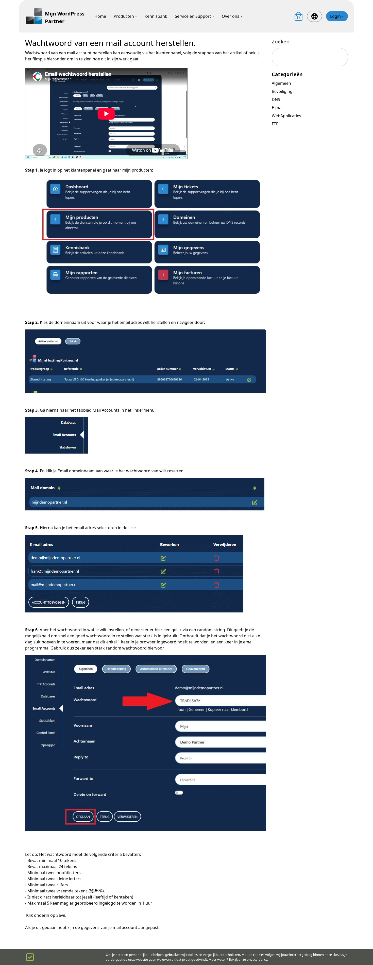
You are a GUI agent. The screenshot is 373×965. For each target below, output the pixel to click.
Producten (124, 16)
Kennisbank (156, 16)
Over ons (230, 16)
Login (335, 16)
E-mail (277, 107)
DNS (276, 99)
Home (100, 16)
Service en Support (193, 16)
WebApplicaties (286, 116)
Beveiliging (282, 91)
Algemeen (281, 83)
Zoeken (281, 41)
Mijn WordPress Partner (64, 17)
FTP (275, 124)
